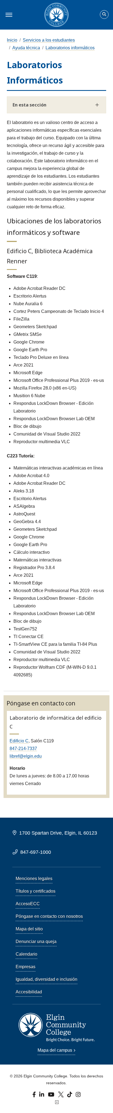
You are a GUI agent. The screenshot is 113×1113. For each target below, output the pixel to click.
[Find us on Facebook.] (34, 1095)
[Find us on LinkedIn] (42, 1095)
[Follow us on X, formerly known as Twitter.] (61, 1095)
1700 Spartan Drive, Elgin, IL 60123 (58, 833)
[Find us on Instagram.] (78, 1095)
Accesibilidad (29, 992)
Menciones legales (34, 878)
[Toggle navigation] (8, 14)
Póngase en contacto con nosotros (49, 916)
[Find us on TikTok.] (70, 1095)
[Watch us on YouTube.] (51, 1095)
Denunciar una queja (36, 941)
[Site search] (104, 14)
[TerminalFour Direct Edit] (56, 1102)
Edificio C (19, 741)
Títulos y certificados (35, 891)
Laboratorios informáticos (70, 47)
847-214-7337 (23, 748)
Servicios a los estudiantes (49, 40)
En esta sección (29, 105)
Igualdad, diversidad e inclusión (46, 979)
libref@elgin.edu (26, 756)
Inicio (12, 40)
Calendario (26, 954)
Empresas (25, 966)
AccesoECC (28, 903)
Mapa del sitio (29, 929)
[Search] (104, 14)
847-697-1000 (35, 852)
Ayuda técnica (26, 47)
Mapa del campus (55, 1050)
